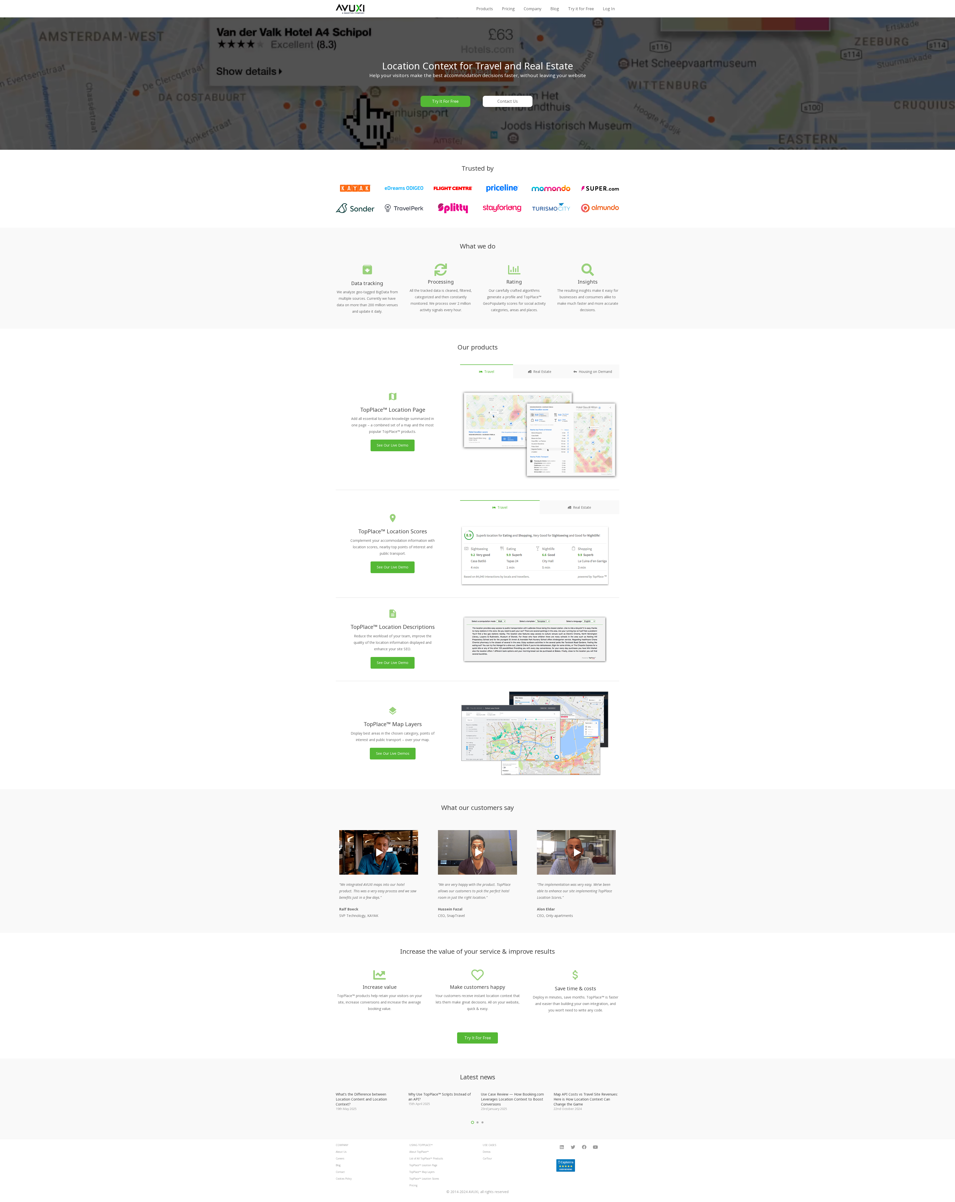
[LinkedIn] (562, 1147)
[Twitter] (573, 1147)
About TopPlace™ (419, 1151)
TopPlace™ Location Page (423, 1165)
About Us (341, 1151)
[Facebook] (584, 1147)
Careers (340, 1158)
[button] (472, 1122)
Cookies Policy (344, 1178)
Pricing (413, 1185)
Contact (340, 1172)
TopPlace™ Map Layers (421, 1172)
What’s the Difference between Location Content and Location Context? (361, 1099)
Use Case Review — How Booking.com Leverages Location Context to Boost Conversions (512, 1099)
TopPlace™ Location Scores (424, 1178)
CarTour (487, 1158)
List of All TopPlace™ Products (426, 1158)
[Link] (350, 9)
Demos (486, 1151)
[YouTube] (595, 1147)
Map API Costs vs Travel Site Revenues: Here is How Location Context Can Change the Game (586, 1099)
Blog (338, 1165)
